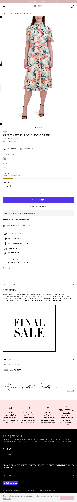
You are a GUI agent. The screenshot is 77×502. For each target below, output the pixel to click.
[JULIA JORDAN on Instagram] (7, 449)
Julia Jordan (7, 138)
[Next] (56, 1)
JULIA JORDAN (17, 490)
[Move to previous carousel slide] (68, 391)
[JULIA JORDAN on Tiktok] (10, 449)
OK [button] (67, 497)
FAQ (13, 262)
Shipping (6, 220)
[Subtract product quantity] (4, 186)
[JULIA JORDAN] (38, 6)
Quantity (6, 182)
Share (7, 268)
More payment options (38, 206)
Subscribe (71, 475)
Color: (10, 154)
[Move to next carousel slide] (72, 391)
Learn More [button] (7, 499)
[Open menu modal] (4, 6)
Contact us (24, 243)
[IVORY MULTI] (4, 158)
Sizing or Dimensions (15, 233)
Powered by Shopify (8, 492)
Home (5, 13)
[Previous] (20, 1)
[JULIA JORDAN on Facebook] (4, 449)
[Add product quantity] (10, 186)
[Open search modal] (69, 6)
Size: (5, 163)
